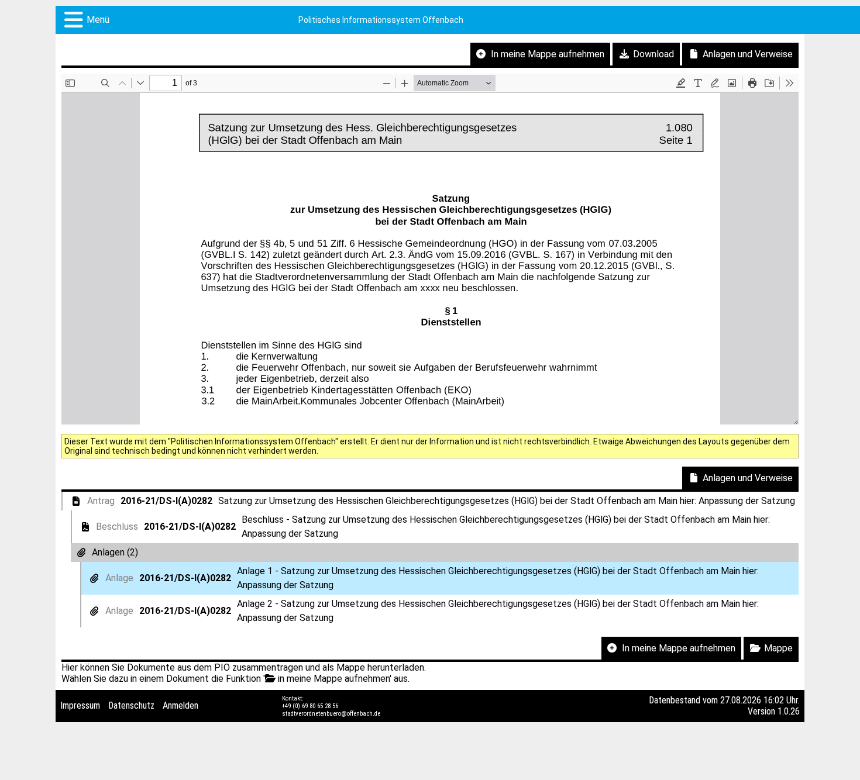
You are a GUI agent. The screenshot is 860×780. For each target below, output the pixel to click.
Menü (98, 19)
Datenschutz (131, 705)
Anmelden (180, 705)
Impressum (80, 705)
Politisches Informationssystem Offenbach (380, 20)
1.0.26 (789, 711)
